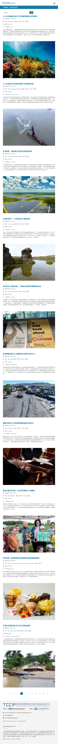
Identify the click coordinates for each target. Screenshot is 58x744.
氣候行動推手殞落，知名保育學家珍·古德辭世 (19, 490)
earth (11, 27)
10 (43, 693)
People (12, 501)
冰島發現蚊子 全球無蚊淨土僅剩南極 (16, 219)
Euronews (12, 297)
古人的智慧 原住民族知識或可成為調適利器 (18, 84)
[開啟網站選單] (54, 3)
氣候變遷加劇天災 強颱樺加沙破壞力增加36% (19, 354)
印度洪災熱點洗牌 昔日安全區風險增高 (16, 625)
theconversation (14, 94)
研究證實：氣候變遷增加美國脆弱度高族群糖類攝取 (21, 558)
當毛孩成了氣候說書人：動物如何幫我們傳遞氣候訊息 (22, 286)
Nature (12, 568)
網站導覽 (18, 739)
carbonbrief (13, 433)
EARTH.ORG (13, 364)
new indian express (15, 636)
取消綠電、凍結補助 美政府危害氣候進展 (17, 151)
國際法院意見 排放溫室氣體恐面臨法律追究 (18, 423)
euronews (12, 162)
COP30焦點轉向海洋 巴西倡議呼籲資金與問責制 (20, 16)
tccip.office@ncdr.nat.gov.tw (11, 718)
